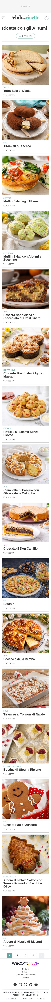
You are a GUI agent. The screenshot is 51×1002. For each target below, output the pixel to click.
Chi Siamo (25, 969)
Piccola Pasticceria (12, 766)
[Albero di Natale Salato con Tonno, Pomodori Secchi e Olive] (25, 854)
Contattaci (25, 978)
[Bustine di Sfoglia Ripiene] (25, 743)
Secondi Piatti (9, 877)
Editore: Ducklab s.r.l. (31, 992)
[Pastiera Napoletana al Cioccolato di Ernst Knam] (25, 289)
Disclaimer (40, 998)
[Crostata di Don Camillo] (25, 522)
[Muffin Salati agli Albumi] (25, 175)
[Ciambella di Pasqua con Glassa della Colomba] (25, 464)
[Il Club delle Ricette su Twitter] (25, 985)
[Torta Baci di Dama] (25, 65)
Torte (6, 87)
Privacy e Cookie (27, 998)
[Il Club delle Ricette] (25, 17)
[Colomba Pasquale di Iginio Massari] (25, 347)
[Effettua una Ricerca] (46, 17)
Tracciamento (11, 998)
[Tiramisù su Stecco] (25, 120)
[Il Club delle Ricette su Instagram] (20, 985)
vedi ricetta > (9, 95)
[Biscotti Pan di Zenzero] (25, 799)
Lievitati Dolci (9, 370)
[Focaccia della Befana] (25, 633)
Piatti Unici (8, 253)
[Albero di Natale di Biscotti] (25, 916)
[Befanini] (25, 578)
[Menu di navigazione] (3, 17)
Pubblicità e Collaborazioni (25, 975)
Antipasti (7, 198)
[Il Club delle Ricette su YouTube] (36, 985)
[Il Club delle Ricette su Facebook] (15, 985)
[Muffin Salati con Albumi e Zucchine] (25, 230)
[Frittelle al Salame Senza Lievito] (25, 406)
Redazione (25, 972)
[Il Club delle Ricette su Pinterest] (30, 985)
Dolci (5, 143)
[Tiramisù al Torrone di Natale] (25, 688)
